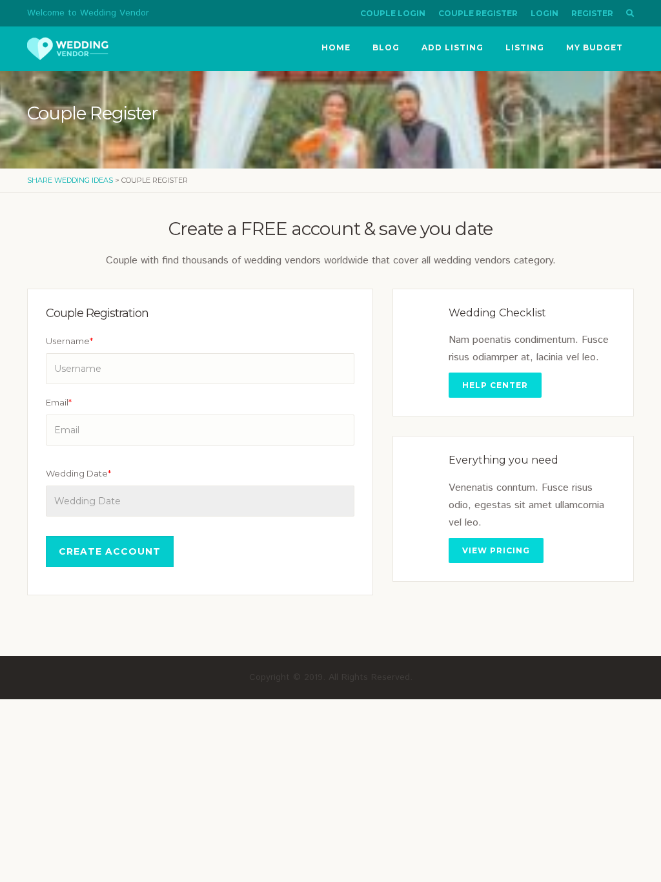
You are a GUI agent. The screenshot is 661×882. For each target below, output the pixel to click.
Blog (386, 47)
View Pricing (496, 550)
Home (336, 47)
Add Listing (452, 47)
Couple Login (392, 13)
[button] (630, 13)
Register (592, 13)
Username (69, 341)
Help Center (495, 385)
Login (544, 13)
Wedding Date (78, 473)
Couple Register (478, 13)
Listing (524, 47)
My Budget (594, 47)
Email (59, 402)
